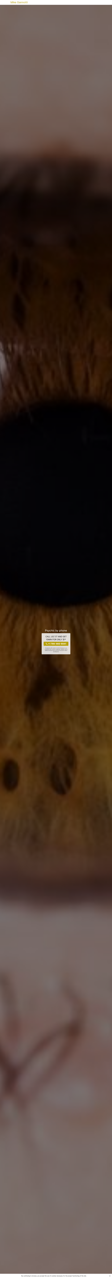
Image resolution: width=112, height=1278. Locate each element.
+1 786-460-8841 (56, 644)
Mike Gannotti (19, 2)
